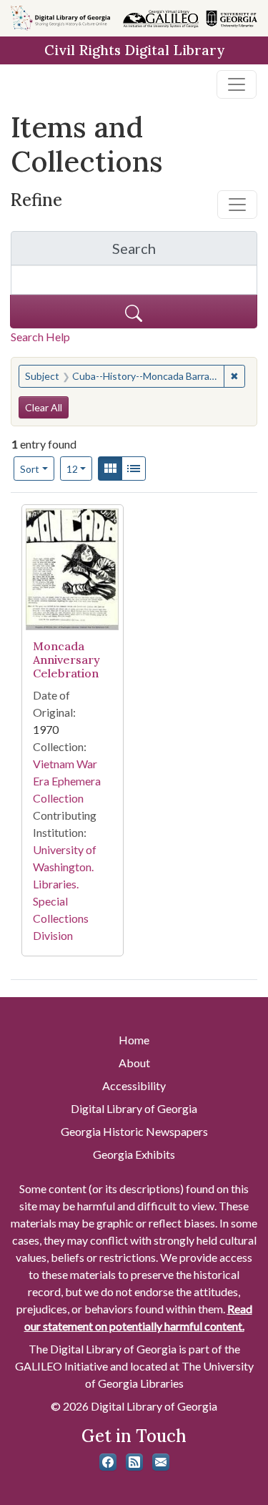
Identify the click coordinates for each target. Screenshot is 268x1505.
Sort (29, 469)
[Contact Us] (160, 1462)
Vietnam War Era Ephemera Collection (67, 781)
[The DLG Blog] (134, 1462)
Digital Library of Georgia (134, 1108)
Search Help (40, 336)
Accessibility (134, 1085)
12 (79, 468)
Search (184, 252)
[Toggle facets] (237, 204)
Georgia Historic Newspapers (134, 1131)
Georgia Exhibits (134, 1154)
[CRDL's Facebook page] (107, 1462)
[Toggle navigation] (237, 84)
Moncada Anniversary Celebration (66, 659)
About (134, 1062)
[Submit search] (133, 311)
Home (134, 1039)
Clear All (43, 407)
